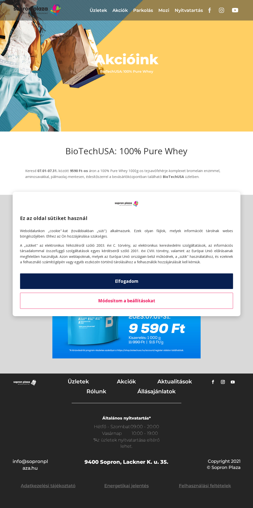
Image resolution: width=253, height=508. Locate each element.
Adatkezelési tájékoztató (48, 485)
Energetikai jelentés (126, 485)
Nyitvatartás (189, 10)
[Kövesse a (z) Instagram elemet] (223, 382)
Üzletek (98, 10)
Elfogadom (126, 281)
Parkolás (143, 10)
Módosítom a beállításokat (126, 301)
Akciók (120, 10)
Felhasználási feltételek (205, 485)
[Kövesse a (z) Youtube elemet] (233, 382)
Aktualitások (174, 381)
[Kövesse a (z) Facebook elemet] (213, 382)
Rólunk (96, 391)
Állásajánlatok (156, 391)
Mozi (163, 10)
